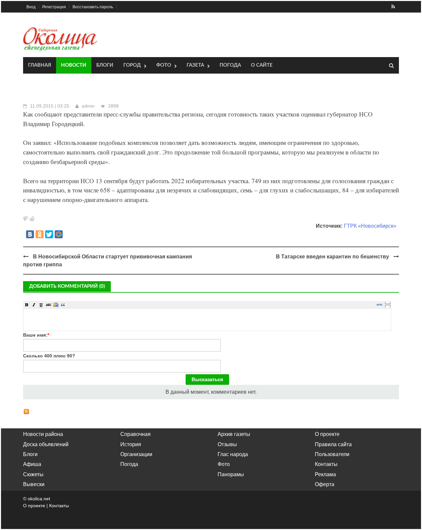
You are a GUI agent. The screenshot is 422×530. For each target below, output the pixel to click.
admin (88, 106)
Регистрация (54, 7)
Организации (136, 454)
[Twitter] (49, 234)
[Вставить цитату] (63, 304)
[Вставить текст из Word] (55, 304)
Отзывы (227, 444)
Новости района (43, 434)
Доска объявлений (46, 444)
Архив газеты (234, 434)
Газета (195, 65)
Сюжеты (33, 474)
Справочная (135, 434)
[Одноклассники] (40, 234)
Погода (230, 65)
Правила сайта (333, 444)
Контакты (326, 464)
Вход (31, 7)
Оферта (324, 484)
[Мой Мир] (59, 234)
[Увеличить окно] (387, 302)
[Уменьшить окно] (387, 306)
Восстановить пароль (93, 7)
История (130, 444)
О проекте (327, 434)
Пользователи (332, 454)
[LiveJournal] (68, 234)
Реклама (325, 474)
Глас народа (233, 454)
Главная (39, 65)
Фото (163, 65)
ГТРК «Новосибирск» (370, 226)
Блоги (104, 65)
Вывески (34, 484)
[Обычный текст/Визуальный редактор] (379, 304)
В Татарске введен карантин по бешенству (332, 256)
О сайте (262, 65)
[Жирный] (26, 304)
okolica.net (39, 498)
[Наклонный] (34, 304)
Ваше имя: (36, 335)
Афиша (32, 464)
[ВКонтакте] (30, 234)
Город (132, 65)
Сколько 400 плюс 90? (49, 355)
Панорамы (231, 474)
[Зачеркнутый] (48, 304)
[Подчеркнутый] (41, 304)
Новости (73, 65)
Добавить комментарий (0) (67, 286)
